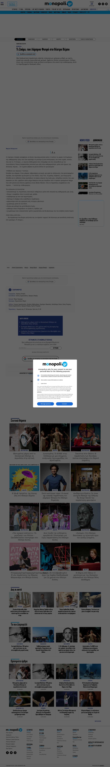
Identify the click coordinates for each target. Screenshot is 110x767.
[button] (55, 383)
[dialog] (55, 383)
